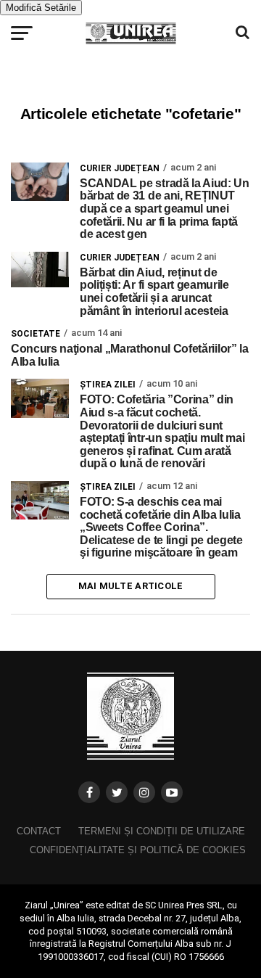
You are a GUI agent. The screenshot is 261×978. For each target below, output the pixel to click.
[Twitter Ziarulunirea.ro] (117, 792)
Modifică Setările (41, 7)
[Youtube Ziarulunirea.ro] (172, 792)
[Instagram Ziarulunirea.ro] (144, 792)
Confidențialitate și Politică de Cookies (138, 850)
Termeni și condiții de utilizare (161, 831)
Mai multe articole (130, 585)
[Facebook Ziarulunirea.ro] (89, 792)
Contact (39, 831)
